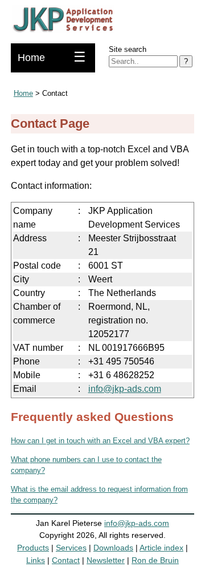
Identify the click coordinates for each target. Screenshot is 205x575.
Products (33, 547)
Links (35, 560)
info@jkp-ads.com (124, 389)
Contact (66, 560)
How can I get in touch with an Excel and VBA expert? (100, 440)
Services (71, 547)
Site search (127, 49)
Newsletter (106, 560)
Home (31, 57)
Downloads (113, 547)
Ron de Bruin (155, 560)
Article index (161, 547)
